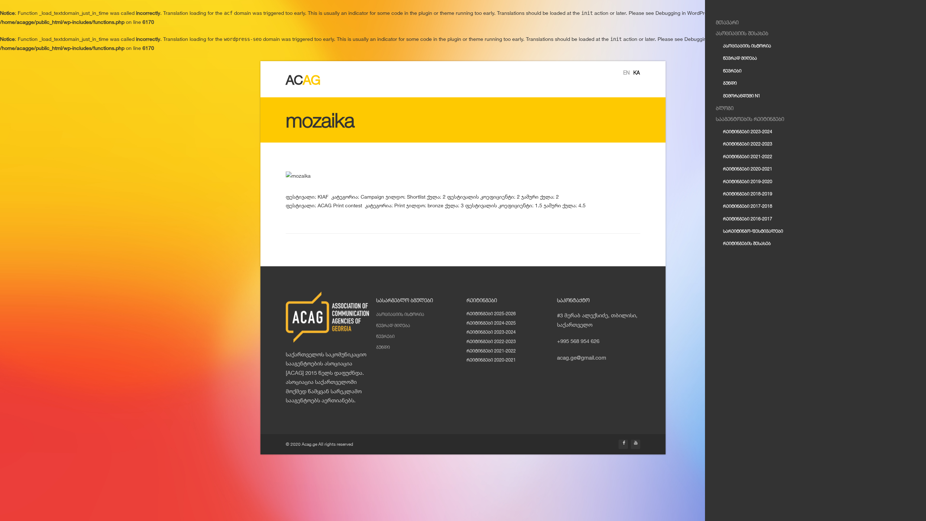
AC (303, 80)
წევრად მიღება (393, 325)
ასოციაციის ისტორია (400, 314)
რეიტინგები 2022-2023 (491, 341)
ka (636, 72)
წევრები (385, 336)
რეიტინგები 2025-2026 (491, 313)
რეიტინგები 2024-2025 (491, 323)
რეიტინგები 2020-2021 (491, 360)
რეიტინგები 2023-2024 (491, 332)
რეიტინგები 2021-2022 (491, 350)
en (626, 72)
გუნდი (383, 347)
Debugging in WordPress (684, 13)
